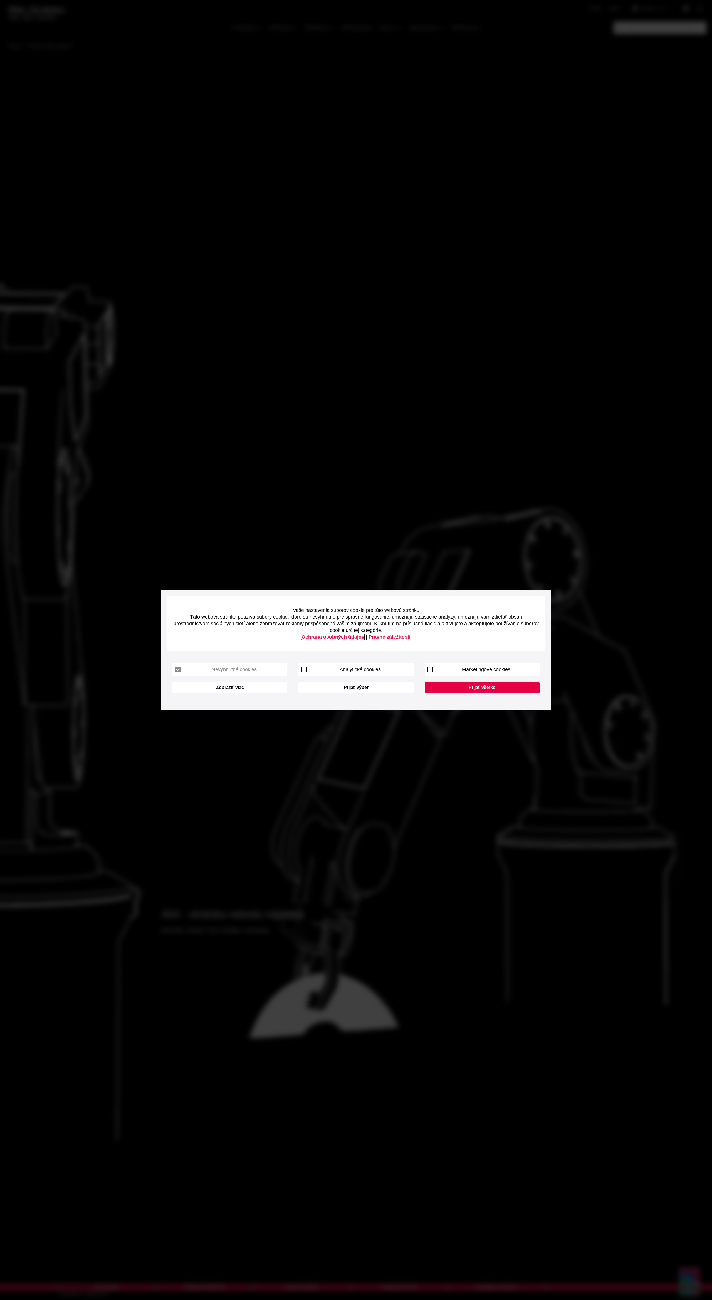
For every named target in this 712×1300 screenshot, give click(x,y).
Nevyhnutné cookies (234, 669)
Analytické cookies (360, 669)
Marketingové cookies (486, 669)
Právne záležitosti (390, 637)
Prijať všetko (482, 687)
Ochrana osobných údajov (332, 637)
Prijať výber (356, 687)
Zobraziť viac (230, 687)
